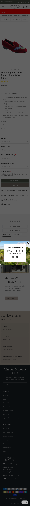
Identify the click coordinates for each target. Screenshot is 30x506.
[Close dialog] (28, 243)
